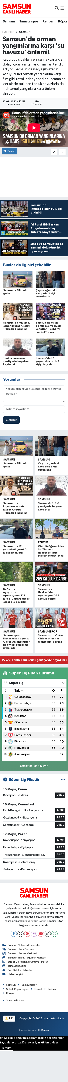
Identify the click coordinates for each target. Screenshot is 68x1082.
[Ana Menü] (62, 8)
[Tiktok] (48, 934)
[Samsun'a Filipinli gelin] (17, 279)
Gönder (11, 420)
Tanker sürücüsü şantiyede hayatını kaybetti (16, 361)
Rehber (48, 21)
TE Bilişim (43, 1030)
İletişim (52, 989)
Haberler (8, 32)
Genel (38, 989)
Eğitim (43, 542)
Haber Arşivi (15, 974)
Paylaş (11, 151)
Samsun (9, 21)
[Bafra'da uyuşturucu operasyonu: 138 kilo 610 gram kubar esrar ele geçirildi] (16, 572)
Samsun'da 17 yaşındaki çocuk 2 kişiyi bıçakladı (47, 361)
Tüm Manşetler (17, 965)
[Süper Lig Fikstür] (63, 779)
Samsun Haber (15, 1000)
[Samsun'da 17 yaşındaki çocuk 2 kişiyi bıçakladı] (50, 347)
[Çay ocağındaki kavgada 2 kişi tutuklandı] (50, 279)
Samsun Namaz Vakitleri (22, 953)
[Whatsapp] (54, 934)
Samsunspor (28, 21)
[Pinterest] (27, 934)
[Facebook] (14, 934)
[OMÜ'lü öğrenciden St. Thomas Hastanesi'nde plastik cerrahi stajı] (51, 529)
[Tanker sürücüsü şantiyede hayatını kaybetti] (17, 347)
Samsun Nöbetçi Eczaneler (24, 945)
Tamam (6, 1047)
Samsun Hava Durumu (21, 949)
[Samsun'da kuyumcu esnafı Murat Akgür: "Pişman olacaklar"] (17, 311)
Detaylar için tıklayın (34, 765)
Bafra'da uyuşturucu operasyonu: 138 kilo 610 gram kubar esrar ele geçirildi (16, 595)
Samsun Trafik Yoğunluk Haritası (27, 957)
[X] (20, 934)
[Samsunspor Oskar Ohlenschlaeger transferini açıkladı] (51, 618)
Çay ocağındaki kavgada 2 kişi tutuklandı (46, 293)
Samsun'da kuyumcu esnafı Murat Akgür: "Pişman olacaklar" (16, 325)
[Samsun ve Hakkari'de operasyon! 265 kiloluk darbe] (51, 572)
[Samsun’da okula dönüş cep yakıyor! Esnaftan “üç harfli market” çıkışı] (50, 311)
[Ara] (57, 8)
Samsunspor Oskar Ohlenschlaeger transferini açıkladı (50, 638)
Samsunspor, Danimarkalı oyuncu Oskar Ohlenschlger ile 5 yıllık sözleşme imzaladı (16, 641)
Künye (10, 993)
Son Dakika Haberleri (20, 970)
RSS (11, 1018)
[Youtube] (41, 934)
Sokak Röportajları (17, 989)
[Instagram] (34, 934)
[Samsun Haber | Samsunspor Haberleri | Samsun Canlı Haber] (16, 8)
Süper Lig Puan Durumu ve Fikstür (28, 961)
